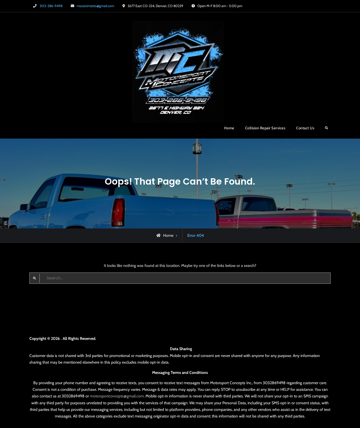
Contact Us (305, 128)
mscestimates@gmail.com (95, 6)
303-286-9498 (51, 6)
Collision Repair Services (265, 128)
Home (229, 128)
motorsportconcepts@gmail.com (117, 396)
